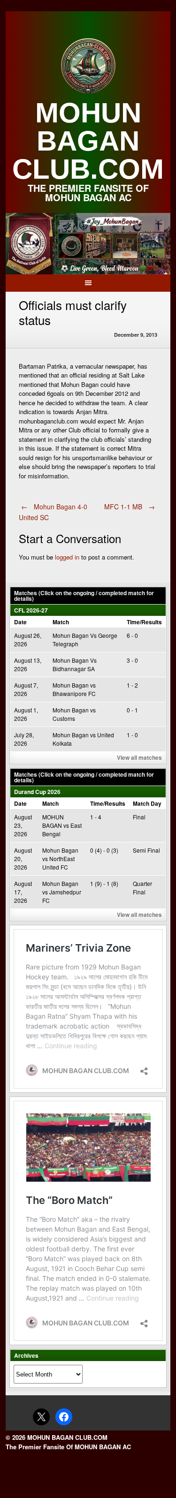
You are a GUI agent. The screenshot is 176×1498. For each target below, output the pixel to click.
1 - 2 (132, 685)
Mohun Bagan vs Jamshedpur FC (61, 891)
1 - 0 (132, 735)
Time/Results (144, 622)
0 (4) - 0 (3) (104, 850)
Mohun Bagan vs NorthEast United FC (60, 858)
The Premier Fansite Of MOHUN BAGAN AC (68, 1446)
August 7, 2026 (26, 689)
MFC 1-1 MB (129, 506)
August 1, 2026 (26, 714)
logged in (67, 556)
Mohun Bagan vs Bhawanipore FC (74, 689)
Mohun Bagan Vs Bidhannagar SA (75, 664)
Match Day (147, 803)
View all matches (139, 757)
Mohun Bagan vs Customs (74, 714)
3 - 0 (132, 660)
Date (20, 622)
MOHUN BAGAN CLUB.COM (88, 141)
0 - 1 (132, 710)
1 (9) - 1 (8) (104, 883)
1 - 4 (95, 817)
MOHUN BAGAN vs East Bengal (62, 825)
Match (61, 622)
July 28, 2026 (24, 739)
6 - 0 (132, 635)
